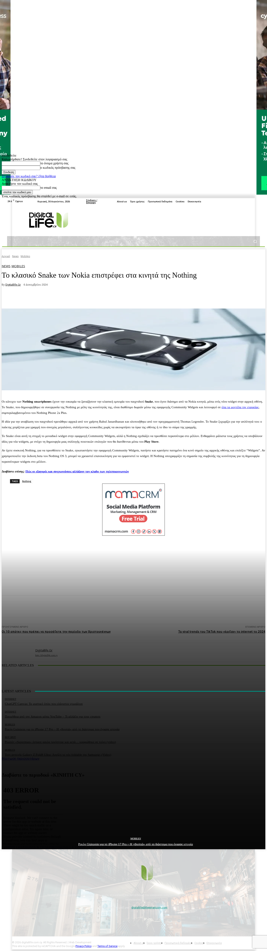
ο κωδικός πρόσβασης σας (57, 167)
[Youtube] (247, 201)
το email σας (48, 187)
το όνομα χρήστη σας (54, 163)
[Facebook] (237, 201)
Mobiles (136, 838)
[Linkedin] (257, 201)
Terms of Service (107, 946)
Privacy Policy (84, 946)
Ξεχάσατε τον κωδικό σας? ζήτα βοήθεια (29, 176)
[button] (255, 241)
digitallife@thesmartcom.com (149, 907)
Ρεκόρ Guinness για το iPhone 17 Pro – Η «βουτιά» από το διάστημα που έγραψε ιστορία (135, 844)
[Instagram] (252, 201)
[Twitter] (242, 201)
